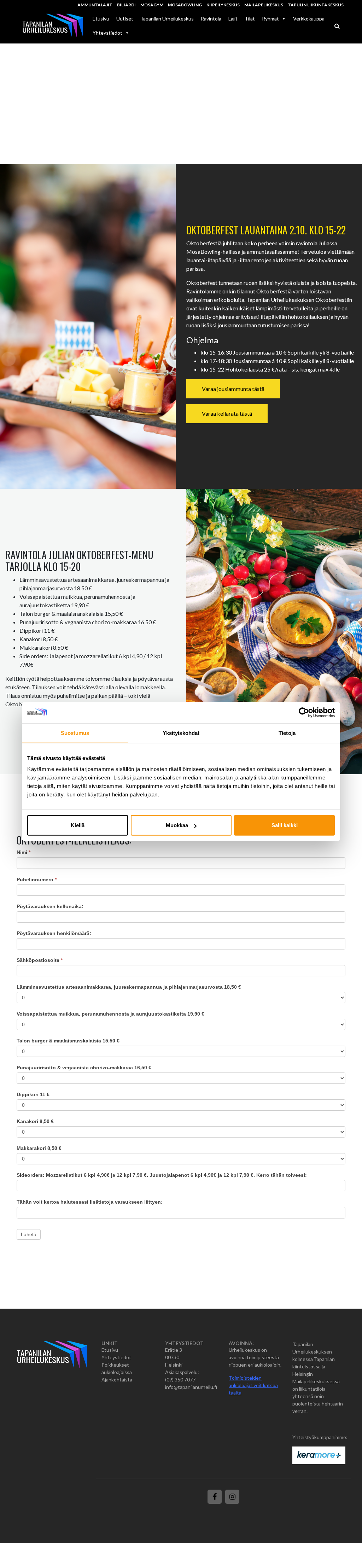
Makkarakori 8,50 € (39, 1148)
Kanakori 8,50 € (35, 1121)
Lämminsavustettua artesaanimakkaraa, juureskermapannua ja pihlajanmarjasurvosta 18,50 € (129, 987)
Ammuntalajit (94, 4)
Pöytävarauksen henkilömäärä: (54, 933)
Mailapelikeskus (263, 4)
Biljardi (126, 4)
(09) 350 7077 (180, 1380)
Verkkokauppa (309, 19)
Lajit (233, 19)
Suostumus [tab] (75, 733)
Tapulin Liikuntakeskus (316, 4)
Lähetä (28, 1234)
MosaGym (151, 4)
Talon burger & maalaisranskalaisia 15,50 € (68, 1041)
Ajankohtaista (116, 1380)
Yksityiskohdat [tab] (181, 733)
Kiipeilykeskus (223, 4)
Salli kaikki (285, 825)
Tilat (250, 19)
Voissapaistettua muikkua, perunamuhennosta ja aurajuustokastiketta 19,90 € (110, 1014)
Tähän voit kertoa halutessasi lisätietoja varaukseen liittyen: (90, 1202)
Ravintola (211, 19)
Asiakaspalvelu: (182, 1372)
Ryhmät (270, 19)
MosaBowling (185, 4)
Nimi (23, 852)
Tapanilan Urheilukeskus (167, 19)
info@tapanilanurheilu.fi (191, 1387)
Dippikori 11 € (33, 1094)
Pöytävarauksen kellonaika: (50, 906)
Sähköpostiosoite (40, 960)
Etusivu (101, 19)
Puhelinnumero (37, 879)
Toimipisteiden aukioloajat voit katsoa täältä (253, 1385)
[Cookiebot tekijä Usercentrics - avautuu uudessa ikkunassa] (304, 712)
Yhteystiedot (107, 33)
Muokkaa (177, 825)
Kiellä (77, 825)
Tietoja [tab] (287, 733)
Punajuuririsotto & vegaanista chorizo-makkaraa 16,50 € (84, 1067)
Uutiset (124, 19)
